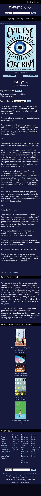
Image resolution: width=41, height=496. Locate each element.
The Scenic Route (20, 373)
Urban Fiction (33, 444)
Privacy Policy (10, 476)
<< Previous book (6, 24)
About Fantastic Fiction (10, 474)
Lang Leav (20, 423)
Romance (24, 435)
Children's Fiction (34, 455)
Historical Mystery (15, 442)
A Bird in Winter (20, 397)
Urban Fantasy (4, 444)
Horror (3, 441)
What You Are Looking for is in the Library (20, 349)
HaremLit (4, 450)
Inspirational (35, 447)
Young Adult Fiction (35, 451)
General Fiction (33, 436)
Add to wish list (9, 76)
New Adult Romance (24, 449)
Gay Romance (24, 455)
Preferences (24, 477)
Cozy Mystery (15, 446)
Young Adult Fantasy (5, 457)
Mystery (11, 18)
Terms (27, 476)
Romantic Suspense (24, 442)
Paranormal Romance (5, 453)
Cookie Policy (19, 476)
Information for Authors (30, 474)
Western (15, 450)
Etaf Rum (25, 85)
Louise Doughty (20, 399)
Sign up (36, 2)
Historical (15, 439)
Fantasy (20, 18)
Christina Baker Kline (20, 376)
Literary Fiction (12, 272)
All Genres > (31, 18)
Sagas (23, 445)
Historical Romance (24, 438)
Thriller (14, 437)
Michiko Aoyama (20, 352)
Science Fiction (4, 436)
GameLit (4, 447)
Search (18, 90)
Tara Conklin (30, 317)
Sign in (29, 2)
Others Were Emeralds (20, 421)
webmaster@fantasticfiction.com (20, 481)
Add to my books (30, 76)
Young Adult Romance (24, 460)
